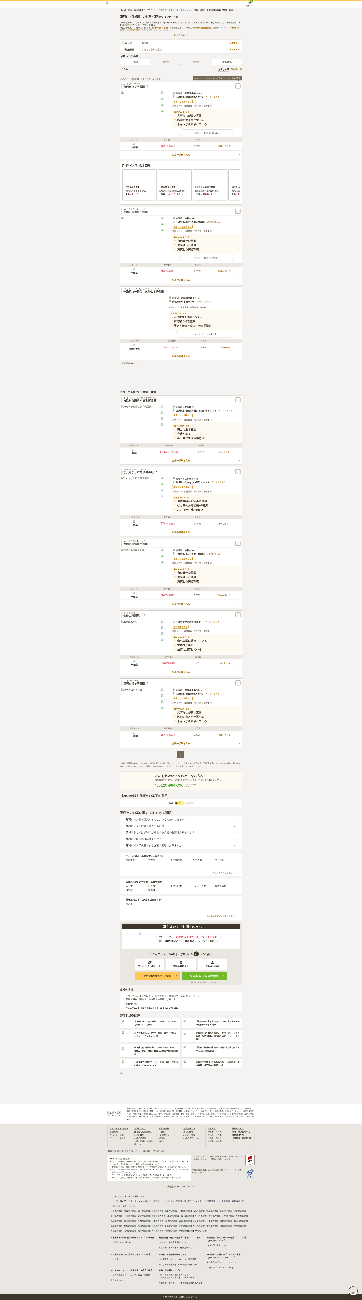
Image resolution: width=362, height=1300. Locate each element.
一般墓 (135, 62)
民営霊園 (219, 860)
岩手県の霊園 (144, 1211)
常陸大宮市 (220, 886)
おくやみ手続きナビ (119, 1275)
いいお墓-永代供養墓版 (149, 1201)
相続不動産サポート (167, 1259)
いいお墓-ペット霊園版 (171, 1201)
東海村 (151, 890)
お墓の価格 (139, 1135)
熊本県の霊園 (144, 1231)
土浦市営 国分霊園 (167, 187)
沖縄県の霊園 (201, 1231)
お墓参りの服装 (215, 1138)
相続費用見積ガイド (177, 1242)
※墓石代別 (189, 803)
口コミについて (149, 1151)
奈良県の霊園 (226, 1221)
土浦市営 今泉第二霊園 (204, 187)
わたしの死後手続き (167, 1264)
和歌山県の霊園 (241, 1221)
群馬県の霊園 (240, 1211)
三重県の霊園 (157, 1221)
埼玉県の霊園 (116, 1216)
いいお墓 (114, 1201)
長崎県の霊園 (130, 1231)
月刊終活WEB (117, 1280)
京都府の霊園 (185, 1221)
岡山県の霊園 (144, 1226)
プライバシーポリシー (133, 1151)
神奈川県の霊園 (158, 1216)
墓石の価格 (188, 1132)
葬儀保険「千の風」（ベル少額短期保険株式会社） (181, 1283)
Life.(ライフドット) (128, 1201)
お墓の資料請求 (117, 1135)
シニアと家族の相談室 (140, 1275)
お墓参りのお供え (216, 1135)
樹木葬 (162, 1138)
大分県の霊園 (157, 1231)
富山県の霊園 (187, 1216)
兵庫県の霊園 (212, 1221)
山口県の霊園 (171, 1226)
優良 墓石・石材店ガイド (232, 1201)
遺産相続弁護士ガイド (168, 1247)
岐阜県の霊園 (116, 1221)
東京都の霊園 (144, 1216)
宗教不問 (130, 860)
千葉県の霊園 (130, 1216)
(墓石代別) (127, 25)
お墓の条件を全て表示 (222, 873)
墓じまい (138, 1144)
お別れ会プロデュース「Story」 (221, 1267)
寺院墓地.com (213, 1201)
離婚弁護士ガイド (188, 1247)
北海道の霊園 (116, 1211)
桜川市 (129, 904)
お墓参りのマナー (216, 1132)
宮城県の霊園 (157, 1211)
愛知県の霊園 (144, 1221)
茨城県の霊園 (212, 1211)
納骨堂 (162, 1141)
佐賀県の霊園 (116, 1231)
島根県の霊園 (130, 1226)
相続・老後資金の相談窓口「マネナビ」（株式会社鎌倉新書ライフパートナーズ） (177, 1276)
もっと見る (179, 35)
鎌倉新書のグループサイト (181, 1186)
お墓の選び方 (140, 1138)
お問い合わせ (161, 1151)
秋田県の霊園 (171, 1211)
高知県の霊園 (226, 1226)
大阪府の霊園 (199, 1221)
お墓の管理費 (189, 1135)
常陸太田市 (176, 886)
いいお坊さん (126, 1242)
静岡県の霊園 (130, 1221)
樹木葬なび (189, 1201)
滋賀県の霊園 (171, 1221)
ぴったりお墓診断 (118, 1138)
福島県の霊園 (199, 1211)
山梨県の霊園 (228, 1216)
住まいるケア (222, 1245)
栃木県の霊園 (226, 1211)
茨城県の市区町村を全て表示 (219, 916)
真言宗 (151, 860)
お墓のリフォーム (191, 1138)
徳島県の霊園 (185, 1226)
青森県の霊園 (130, 1211)
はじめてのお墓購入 (143, 1132)
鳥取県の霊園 (116, 1226)
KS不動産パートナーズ (188, 1264)
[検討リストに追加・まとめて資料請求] (238, 86)
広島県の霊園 (157, 1226)
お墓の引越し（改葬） (144, 1141)
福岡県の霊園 (240, 1226)
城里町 (129, 890)
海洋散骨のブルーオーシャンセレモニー (224, 1262)
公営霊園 (197, 860)
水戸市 (129, 886)
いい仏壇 (114, 1259)
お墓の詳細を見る (181, 154)
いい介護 (211, 1245)
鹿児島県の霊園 (186, 1231)
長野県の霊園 (242, 1216)
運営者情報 (111, 1151)
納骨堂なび (200, 1201)
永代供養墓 (227, 62)
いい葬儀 (114, 1242)
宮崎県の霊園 (171, 1231)
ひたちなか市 (199, 886)
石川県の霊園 (201, 1216)
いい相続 (163, 1242)
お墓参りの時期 (215, 1141)
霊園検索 (114, 1132)
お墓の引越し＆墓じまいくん (123, 1206)
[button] (206, 132)
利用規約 (120, 1151)
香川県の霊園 (199, 1226)
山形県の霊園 (185, 1211)
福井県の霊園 (214, 1216)
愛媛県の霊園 (212, 1226)
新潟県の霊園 (173, 1216)
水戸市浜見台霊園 (132, 187)
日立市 (151, 886)
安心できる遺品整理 (187, 1259)
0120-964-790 (171, 785)
